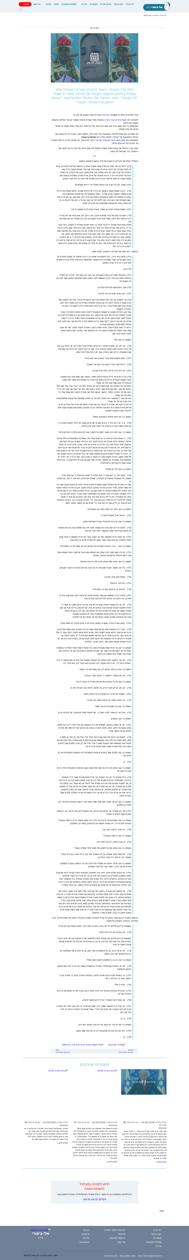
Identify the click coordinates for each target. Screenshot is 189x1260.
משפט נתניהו (91, 1044)
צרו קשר (36, 4)
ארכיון (84, 4)
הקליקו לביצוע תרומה (94, 1199)
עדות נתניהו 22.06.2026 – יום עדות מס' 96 (46, 1122)
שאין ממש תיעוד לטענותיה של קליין (110, 140)
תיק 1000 (66, 1044)
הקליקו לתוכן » (161, 1162)
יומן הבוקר (118, 4)
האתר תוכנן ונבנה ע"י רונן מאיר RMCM (41, 1255)
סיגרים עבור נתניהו (113, 120)
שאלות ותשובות (69, 4)
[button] (21, 9)
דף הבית (130, 4)
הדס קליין (105, 115)
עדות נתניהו (105, 4)
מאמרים (94, 4)
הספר (56, 4)
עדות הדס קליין (78, 1044)
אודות (48, 4)
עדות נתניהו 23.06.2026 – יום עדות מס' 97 (95, 1122)
